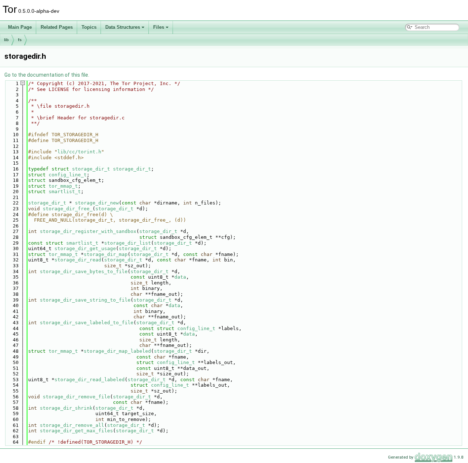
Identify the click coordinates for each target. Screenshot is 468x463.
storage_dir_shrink (66, 408)
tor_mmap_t (63, 186)
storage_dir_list (127, 243)
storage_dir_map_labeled (117, 351)
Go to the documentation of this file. (46, 75)
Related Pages (57, 27)
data (180, 277)
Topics (89, 27)
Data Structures (122, 27)
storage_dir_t (91, 169)
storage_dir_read (77, 260)
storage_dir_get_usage (85, 248)
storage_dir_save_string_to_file (85, 300)
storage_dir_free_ (68, 208)
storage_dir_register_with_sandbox (88, 231)
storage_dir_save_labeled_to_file (86, 322)
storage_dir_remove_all (72, 425)
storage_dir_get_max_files (76, 430)
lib (6, 40)
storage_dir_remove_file (76, 396)
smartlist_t (65, 191)
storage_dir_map (106, 254)
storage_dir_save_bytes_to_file (84, 271)
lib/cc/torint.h (79, 151)
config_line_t (68, 174)
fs (20, 40)
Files (158, 27)
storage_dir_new (97, 203)
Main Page (20, 27)
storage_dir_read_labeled (89, 379)
